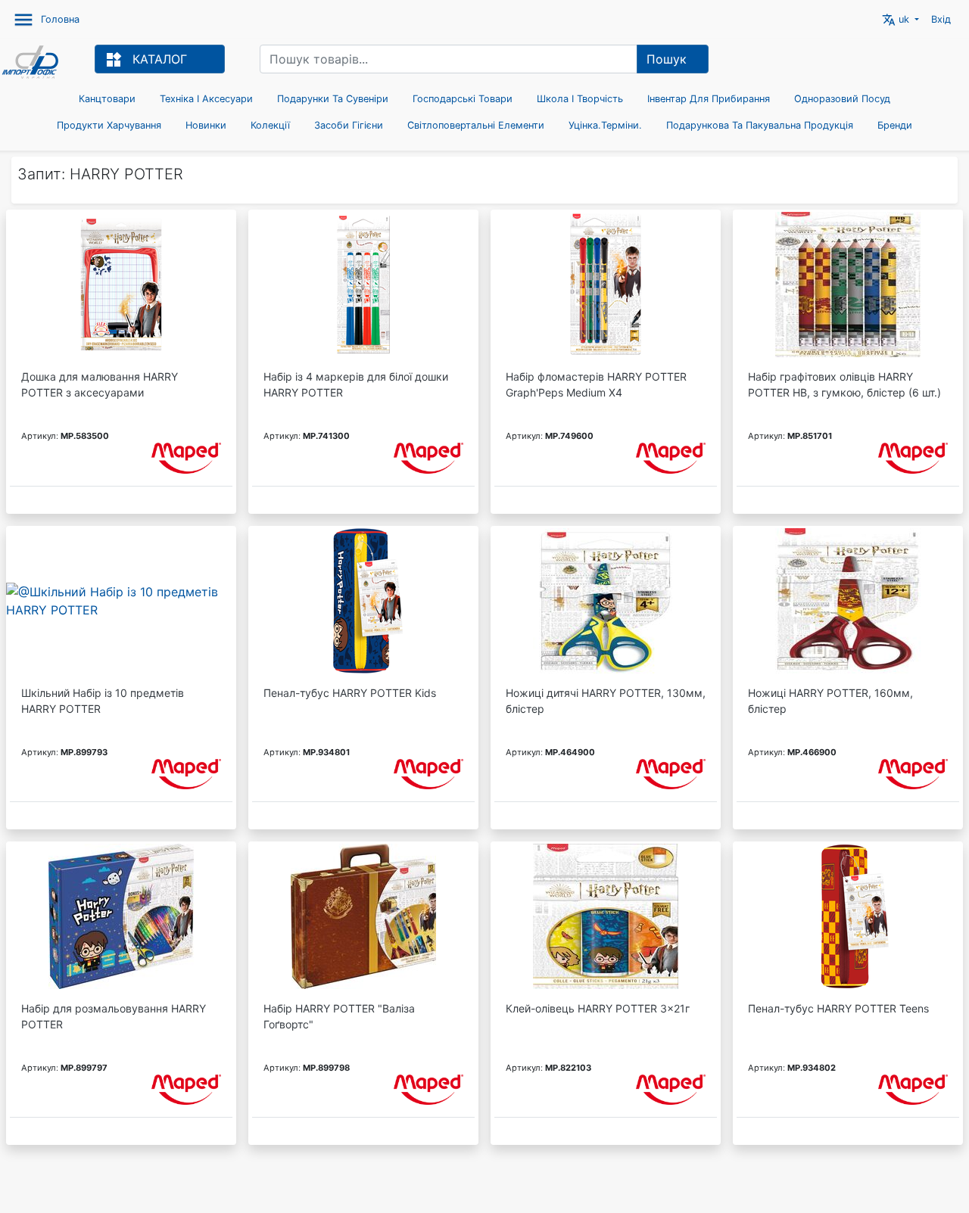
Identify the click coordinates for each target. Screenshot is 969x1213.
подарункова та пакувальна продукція (759, 125)
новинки (205, 125)
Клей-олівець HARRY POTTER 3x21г (598, 1008)
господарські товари (463, 98)
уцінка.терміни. (605, 125)
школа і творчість (580, 98)
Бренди (894, 125)
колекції (270, 125)
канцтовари (107, 98)
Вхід (941, 19)
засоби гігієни (348, 125)
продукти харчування (109, 125)
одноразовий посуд (842, 98)
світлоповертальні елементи (475, 125)
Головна (60, 19)
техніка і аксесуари (206, 98)
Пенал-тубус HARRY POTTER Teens (838, 1008)
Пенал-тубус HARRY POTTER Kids (349, 692)
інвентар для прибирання (708, 98)
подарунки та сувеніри (332, 98)
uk (897, 19)
